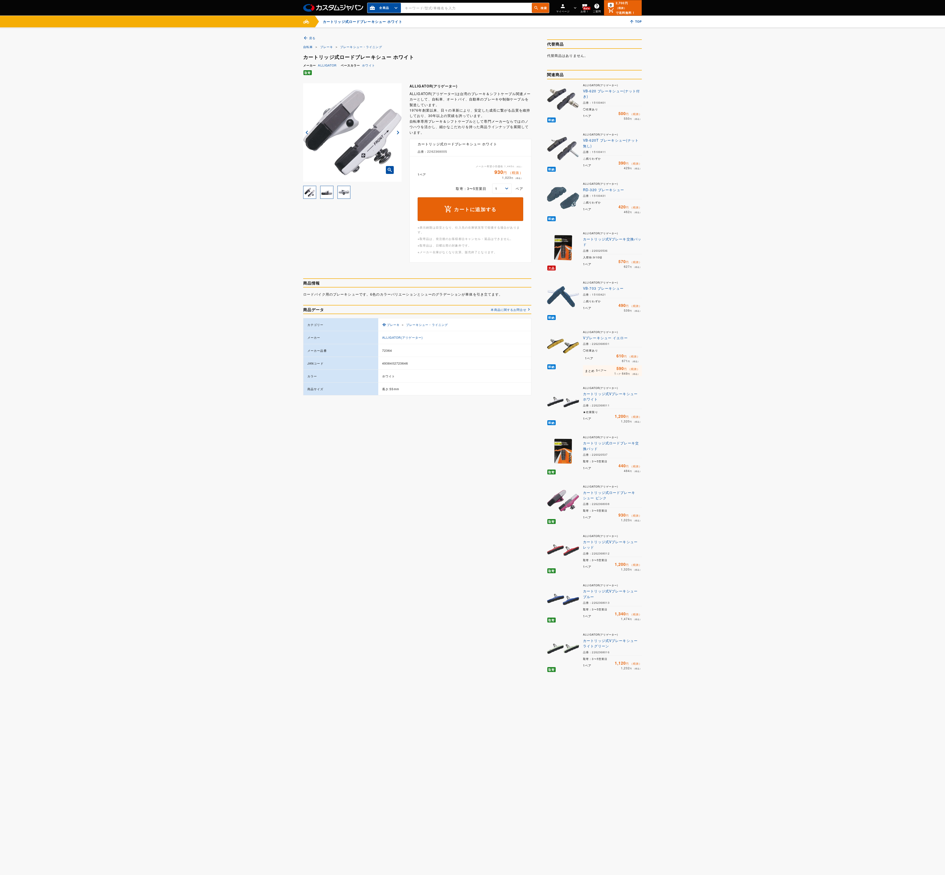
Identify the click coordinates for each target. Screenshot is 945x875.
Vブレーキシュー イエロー (605, 337)
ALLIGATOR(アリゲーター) (402, 337)
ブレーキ (326, 47)
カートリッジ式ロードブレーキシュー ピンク (609, 495)
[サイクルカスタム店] (306, 21)
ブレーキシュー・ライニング (361, 47)
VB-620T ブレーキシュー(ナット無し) (611, 143)
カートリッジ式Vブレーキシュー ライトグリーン (610, 643)
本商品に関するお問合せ (508, 309)
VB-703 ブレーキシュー (603, 288)
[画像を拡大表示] (390, 170)
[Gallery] (352, 132)
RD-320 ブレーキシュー (603, 189)
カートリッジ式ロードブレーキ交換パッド (611, 445)
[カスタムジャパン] (333, 8)
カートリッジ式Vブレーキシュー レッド (610, 544)
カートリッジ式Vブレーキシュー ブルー (610, 594)
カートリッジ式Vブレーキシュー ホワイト (610, 396)
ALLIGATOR (327, 65)
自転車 (308, 47)
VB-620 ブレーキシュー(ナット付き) (611, 93)
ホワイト (368, 65)
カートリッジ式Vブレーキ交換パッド (612, 241)
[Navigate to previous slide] (307, 132)
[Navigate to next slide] (398, 132)
